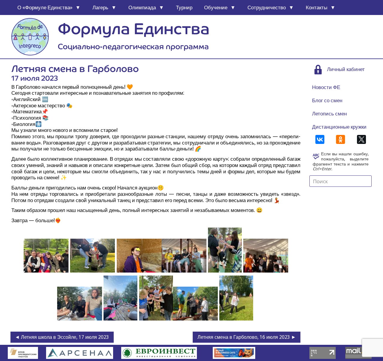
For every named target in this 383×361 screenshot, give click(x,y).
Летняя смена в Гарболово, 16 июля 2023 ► (246, 337)
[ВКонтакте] (319, 139)
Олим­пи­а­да (142, 7)
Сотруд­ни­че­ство (266, 7)
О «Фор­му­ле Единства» (44, 7)
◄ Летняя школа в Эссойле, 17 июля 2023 (62, 337)
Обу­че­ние (215, 7)
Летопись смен (329, 114)
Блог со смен (327, 100)
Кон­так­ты (316, 7)
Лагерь (100, 7)
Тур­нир (184, 7)
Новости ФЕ (326, 87)
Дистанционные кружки (339, 127)
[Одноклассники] (340, 139)
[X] (361, 139)
